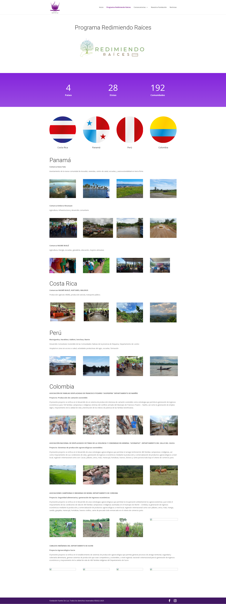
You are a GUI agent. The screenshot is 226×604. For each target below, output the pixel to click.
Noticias (173, 7)
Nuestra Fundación (159, 7)
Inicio (101, 7)
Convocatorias (140, 7)
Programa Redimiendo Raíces (119, 7)
